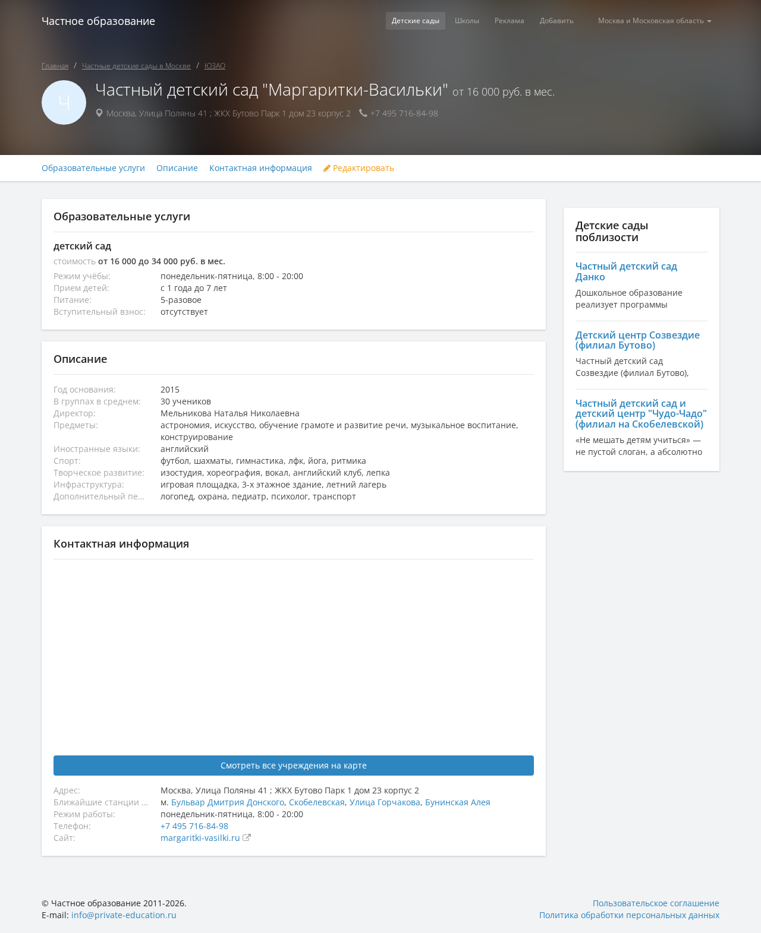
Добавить (557, 20)
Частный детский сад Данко (626, 271)
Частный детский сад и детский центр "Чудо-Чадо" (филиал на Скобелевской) (641, 414)
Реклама (509, 20)
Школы (467, 20)
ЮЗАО (215, 66)
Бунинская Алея (457, 802)
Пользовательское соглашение (656, 903)
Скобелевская (317, 802)
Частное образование (98, 21)
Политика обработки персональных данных (629, 915)
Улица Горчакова (385, 802)
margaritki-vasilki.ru (202, 837)
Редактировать (362, 168)
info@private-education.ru (124, 915)
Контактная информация (260, 168)
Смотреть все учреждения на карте (294, 765)
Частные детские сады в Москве (136, 66)
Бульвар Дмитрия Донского (227, 802)
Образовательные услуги (93, 168)
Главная (55, 66)
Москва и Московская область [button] (652, 20)
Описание (177, 168)
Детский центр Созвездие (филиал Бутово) (638, 340)
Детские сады (415, 20)
